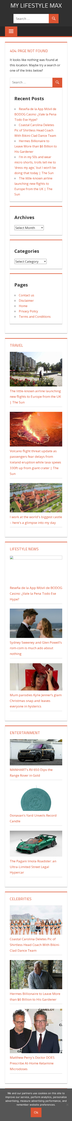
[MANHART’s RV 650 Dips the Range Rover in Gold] (36, 764)
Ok (36, 1112)
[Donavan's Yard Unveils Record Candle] (36, 809)
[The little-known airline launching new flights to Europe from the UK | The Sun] (36, 385)
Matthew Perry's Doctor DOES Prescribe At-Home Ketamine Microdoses (32, 1063)
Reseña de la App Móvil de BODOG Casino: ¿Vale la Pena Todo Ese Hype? (35, 114)
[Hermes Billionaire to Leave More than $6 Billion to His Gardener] (36, 988)
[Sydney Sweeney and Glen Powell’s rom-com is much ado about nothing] (36, 637)
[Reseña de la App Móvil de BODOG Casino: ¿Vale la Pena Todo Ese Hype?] (36, 558)
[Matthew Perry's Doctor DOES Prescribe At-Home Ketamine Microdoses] (36, 1052)
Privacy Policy (28, 311)
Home (23, 306)
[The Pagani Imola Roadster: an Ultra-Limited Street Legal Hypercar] (36, 855)
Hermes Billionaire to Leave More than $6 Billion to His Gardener (35, 146)
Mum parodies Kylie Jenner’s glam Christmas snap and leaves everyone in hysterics (36, 701)
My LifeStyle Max (36, 5)
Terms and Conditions (35, 316)
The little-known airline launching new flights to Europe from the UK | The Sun (35, 397)
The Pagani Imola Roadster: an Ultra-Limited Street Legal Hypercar (33, 867)
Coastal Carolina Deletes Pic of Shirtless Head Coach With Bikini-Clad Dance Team (35, 130)
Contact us (26, 295)
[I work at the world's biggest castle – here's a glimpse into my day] (36, 511)
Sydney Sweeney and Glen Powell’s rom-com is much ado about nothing (36, 648)
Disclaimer (26, 300)
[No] (67, 1105)
